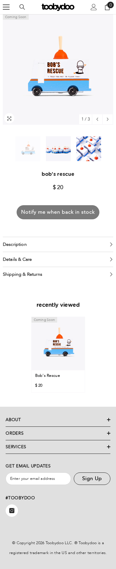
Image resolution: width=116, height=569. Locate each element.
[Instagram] (12, 510)
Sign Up (92, 478)
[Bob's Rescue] (58, 343)
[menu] (6, 7)
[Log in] (94, 7)
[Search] (22, 7)
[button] (97, 119)
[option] (58, 69)
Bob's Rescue (47, 375)
